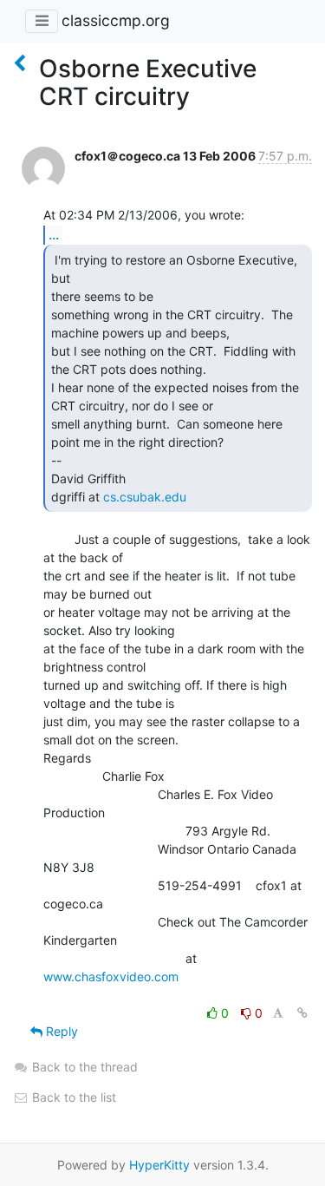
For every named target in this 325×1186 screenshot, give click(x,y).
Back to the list (72, 1097)
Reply (60, 1031)
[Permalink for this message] (302, 1013)
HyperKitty (159, 1164)
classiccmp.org (116, 20)
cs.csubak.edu (144, 496)
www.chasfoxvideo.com (111, 976)
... (54, 234)
